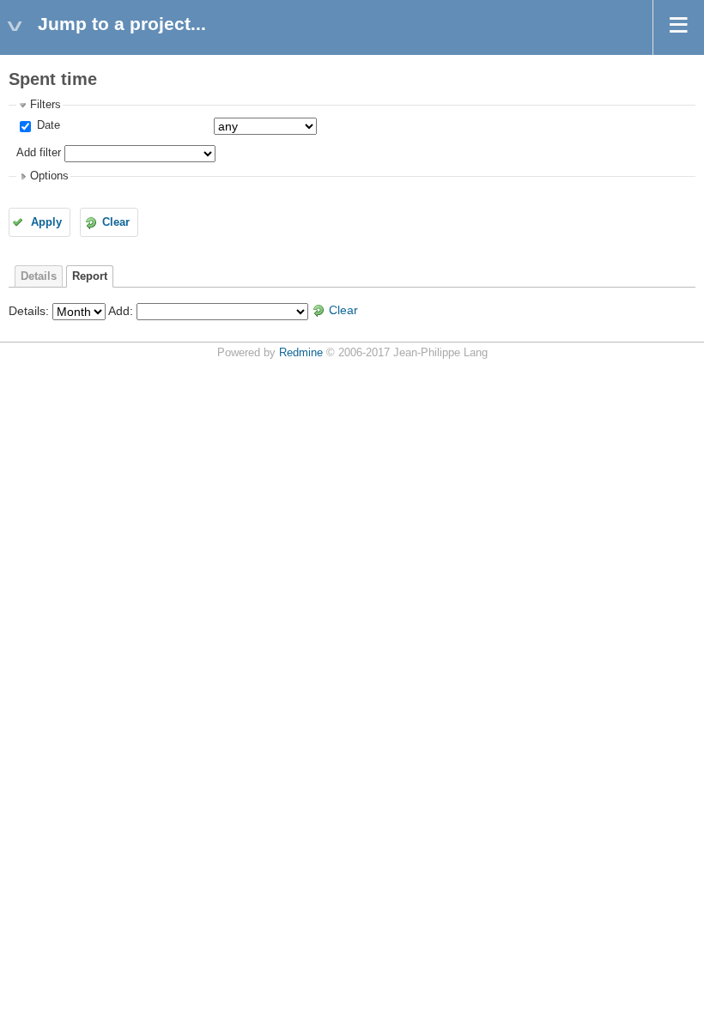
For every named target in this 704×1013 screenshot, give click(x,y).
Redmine (301, 353)
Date (46, 125)
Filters (45, 105)
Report (89, 276)
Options (49, 176)
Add (119, 310)
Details (39, 276)
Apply (46, 222)
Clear (116, 222)
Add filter (38, 153)
